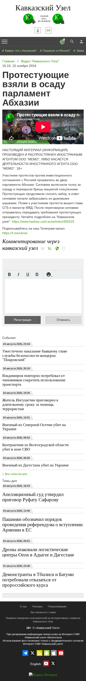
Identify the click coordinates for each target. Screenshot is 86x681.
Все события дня (16, 474)
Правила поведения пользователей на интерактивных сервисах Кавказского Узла (43, 620)
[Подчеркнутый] (27, 274)
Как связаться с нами (43, 612)
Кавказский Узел (43, 7)
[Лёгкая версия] (38, 30)
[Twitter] (32, 653)
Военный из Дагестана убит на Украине (35, 465)
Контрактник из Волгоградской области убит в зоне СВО (35, 447)
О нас (23, 606)
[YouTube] (61, 653)
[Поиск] (71, 41)
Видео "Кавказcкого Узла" (40, 61)
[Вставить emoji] (48, 274)
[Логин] (81, 41)
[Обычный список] (42, 248)
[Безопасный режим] (57, 249)
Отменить (63, 320)
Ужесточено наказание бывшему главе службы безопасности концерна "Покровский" (34, 355)
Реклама (37, 606)
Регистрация (22, 320)
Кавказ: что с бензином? (20, 50)
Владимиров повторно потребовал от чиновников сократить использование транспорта (34, 380)
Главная (8, 61)
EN (48, 30)
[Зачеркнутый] (37, 274)
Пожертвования (57, 606)
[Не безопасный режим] (63, 249)
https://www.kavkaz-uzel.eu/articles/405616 (43, 221)
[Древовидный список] (50, 248)
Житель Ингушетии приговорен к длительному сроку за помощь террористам (30, 404)
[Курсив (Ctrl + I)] (18, 274)
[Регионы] (62, 41)
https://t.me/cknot (14, 233)
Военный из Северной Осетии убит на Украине (34, 427)
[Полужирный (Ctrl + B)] (9, 274)
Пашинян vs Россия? (56, 50)
